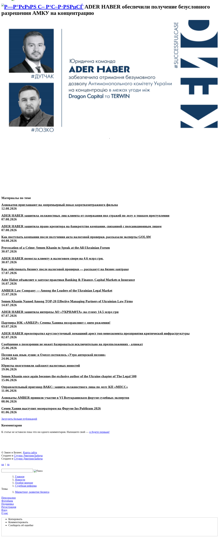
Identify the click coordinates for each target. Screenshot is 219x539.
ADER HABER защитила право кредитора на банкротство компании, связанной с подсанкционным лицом (81, 226)
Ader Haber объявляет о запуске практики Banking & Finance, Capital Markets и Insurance (68, 280)
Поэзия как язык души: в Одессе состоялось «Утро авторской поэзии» (53, 355)
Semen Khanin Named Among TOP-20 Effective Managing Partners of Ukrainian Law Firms (67, 301)
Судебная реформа (26, 485)
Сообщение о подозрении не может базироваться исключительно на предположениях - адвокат (72, 344)
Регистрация (8, 507)
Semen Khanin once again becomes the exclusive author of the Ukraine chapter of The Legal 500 (69, 376)
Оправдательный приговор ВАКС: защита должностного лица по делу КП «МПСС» (64, 387)
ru (8, 464)
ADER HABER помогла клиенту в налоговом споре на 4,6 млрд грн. (52, 258)
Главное (19, 476)
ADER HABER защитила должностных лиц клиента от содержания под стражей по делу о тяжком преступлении (85, 215)
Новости (20, 479)
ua (2, 464)
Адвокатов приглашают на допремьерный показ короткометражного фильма (59, 205)
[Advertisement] (26, 167)
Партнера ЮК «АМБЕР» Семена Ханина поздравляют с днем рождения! (55, 322)
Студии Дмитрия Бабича (28, 455)
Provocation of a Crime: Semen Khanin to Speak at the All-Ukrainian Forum (55, 247)
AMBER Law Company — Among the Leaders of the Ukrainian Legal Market (56, 290)
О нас (4, 513)
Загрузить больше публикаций (19, 418)
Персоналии (8, 497)
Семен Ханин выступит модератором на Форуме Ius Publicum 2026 (51, 408)
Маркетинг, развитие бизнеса (32, 491)
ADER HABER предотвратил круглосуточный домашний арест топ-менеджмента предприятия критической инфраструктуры (95, 333)
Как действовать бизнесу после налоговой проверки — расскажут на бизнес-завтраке (65, 269)
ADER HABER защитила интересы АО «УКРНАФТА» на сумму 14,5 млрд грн (60, 312)
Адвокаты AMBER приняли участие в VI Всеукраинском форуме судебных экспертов (65, 397)
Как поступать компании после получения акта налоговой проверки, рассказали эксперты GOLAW (76, 237)
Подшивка (7, 503)
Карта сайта (30, 452)
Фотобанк (7, 500)
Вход (4, 510)
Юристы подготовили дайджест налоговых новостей (40, 365)
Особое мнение (24, 482)
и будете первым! (99, 432)
